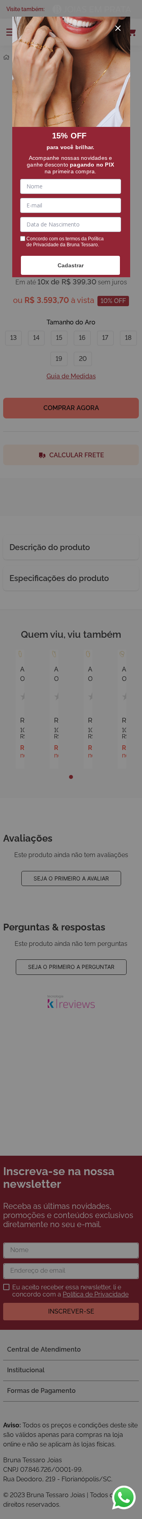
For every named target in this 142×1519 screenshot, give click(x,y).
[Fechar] (118, 28)
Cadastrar (71, 265)
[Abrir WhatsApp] (124, 1497)
